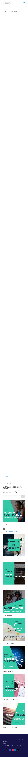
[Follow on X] (18, 750)
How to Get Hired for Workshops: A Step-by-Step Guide (13, 78)
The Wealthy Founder (18, 45)
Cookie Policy (15, 739)
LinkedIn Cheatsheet (8, 671)
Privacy (4, 739)
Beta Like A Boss (8, 418)
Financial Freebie (7, 525)
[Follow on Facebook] (10, 750)
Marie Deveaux (10, 44)
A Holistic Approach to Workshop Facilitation (12, 305)
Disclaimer (9, 739)
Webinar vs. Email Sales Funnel (12, 343)
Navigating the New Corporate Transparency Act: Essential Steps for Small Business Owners (14, 41)
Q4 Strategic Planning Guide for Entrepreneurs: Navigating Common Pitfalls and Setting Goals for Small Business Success (13, 155)
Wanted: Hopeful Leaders (9, 483)
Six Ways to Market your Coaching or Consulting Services (13, 380)
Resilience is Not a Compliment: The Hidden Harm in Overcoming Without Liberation (12, 487)
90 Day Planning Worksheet (10, 727)
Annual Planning (7, 587)
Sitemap (4, 743)
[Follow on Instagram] (13, 750)
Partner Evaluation (7, 615)
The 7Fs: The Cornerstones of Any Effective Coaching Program (13, 230)
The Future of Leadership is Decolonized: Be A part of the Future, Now (13, 491)
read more (6, 60)
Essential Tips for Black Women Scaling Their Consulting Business (13, 267)
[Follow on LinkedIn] (15, 750)
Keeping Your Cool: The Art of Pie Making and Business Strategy (13, 117)
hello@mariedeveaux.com (14, 531)
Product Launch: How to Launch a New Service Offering (13, 454)
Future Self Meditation (8, 643)
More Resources (7, 559)
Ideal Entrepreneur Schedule (10, 699)
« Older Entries (6, 476)
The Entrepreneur (10, 81)
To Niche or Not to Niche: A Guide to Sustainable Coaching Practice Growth (13, 194)
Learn (16, 44)
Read (20, 308)
